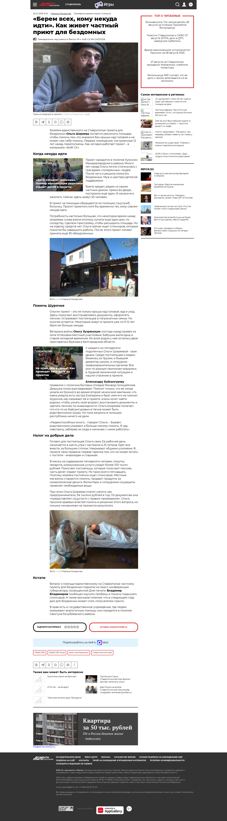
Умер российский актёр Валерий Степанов (171, 174)
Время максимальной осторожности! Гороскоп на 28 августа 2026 (167, 51)
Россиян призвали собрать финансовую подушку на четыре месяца (171, 230)
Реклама (105, 757)
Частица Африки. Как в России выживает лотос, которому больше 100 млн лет (173, 112)
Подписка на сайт (65, 760)
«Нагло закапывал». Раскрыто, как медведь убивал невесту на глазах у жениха (173, 134)
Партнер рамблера (85, 809)
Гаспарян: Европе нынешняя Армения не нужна (169, 185)
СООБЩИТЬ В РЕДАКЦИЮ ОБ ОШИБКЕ (74, 764)
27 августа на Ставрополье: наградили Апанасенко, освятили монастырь (167, 65)
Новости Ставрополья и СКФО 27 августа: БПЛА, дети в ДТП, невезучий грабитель (167, 38)
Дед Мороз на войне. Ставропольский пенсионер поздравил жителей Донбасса (115, 690)
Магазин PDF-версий (124, 757)
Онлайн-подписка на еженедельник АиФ (160, 757)
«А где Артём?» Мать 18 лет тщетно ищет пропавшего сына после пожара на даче (173, 101)
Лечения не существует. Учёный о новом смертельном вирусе (172, 144)
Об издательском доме (68, 757)
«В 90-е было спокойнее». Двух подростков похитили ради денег (172, 155)
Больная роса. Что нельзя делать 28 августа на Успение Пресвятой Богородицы (167, 25)
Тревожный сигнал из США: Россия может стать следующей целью (172, 207)
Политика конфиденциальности (167, 760)
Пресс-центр (91, 757)
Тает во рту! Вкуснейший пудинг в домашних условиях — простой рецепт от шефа (172, 123)
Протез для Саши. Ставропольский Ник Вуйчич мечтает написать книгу (115, 679)
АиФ (87, 114)
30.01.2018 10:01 (40, 13)
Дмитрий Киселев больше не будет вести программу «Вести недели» (172, 218)
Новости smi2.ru (44, 746)
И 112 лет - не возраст (58, 687)
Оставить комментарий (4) (113, 627)
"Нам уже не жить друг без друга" (64, 697)
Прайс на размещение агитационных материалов (119, 760)
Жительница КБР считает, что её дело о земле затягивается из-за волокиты (167, 78)
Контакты (84, 760)
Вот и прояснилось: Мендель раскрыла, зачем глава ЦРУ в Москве (173, 196)
